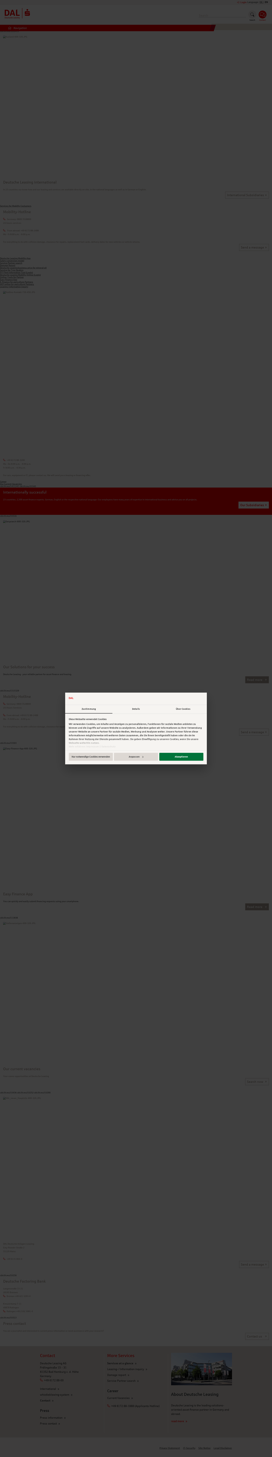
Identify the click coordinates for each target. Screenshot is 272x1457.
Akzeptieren (181, 756)
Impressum (92, 747)
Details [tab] (136, 709)
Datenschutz (109, 747)
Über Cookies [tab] (183, 709)
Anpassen (134, 756)
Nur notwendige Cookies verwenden (91, 756)
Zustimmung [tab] (89, 709)
